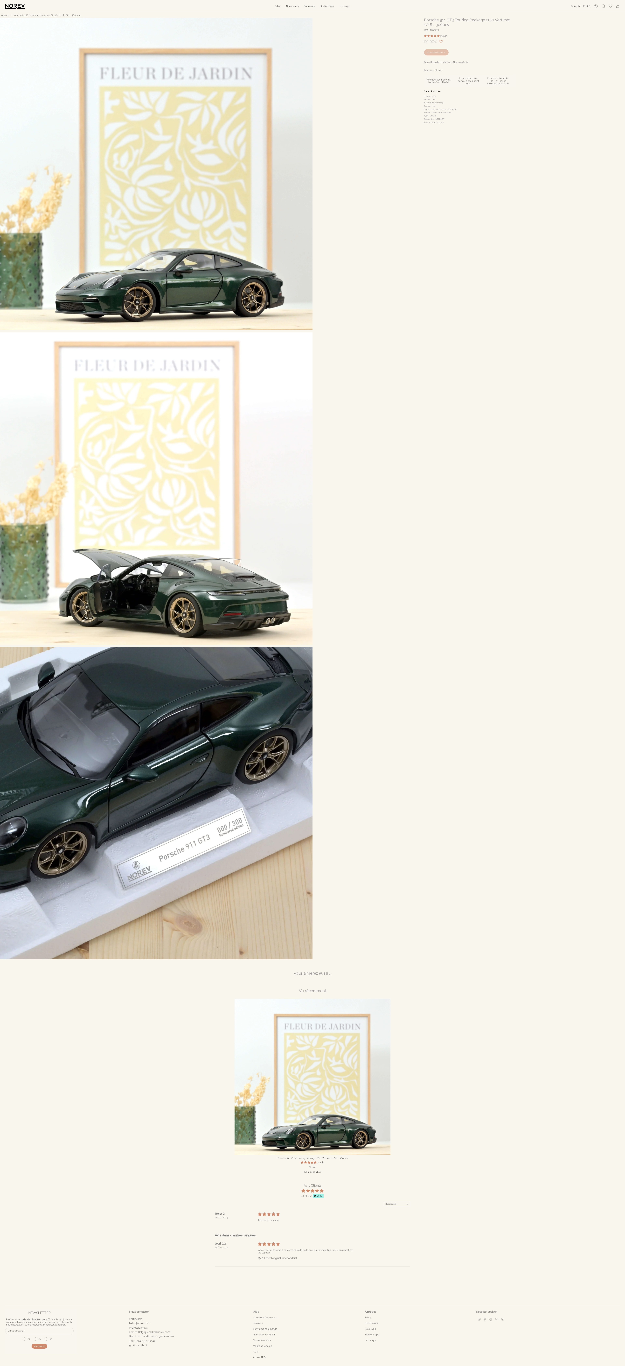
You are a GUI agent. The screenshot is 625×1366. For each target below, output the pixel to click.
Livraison (258, 1323)
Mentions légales (262, 1346)
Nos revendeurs (262, 1340)
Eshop (368, 1317)
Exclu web (370, 1328)
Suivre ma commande (265, 1328)
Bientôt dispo (372, 1334)
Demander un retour (264, 1334)
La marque (370, 1340)
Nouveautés (371, 1323)
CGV (255, 1351)
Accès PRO (259, 1357)
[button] (278, 6)
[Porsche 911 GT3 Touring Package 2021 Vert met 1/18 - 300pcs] (313, 1077)
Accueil (5, 15)
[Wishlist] (610, 6)
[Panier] (618, 6)
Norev (438, 70)
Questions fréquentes (265, 1317)
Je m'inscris (39, 1346)
